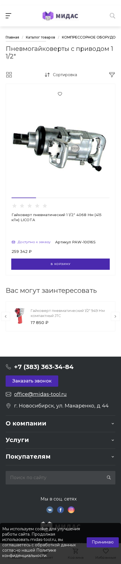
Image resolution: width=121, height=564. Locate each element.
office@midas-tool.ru (40, 394)
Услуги (17, 439)
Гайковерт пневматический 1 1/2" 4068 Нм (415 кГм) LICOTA (57, 217)
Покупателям (28, 456)
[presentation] (5, 316)
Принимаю (103, 542)
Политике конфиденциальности (29, 553)
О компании (26, 423)
